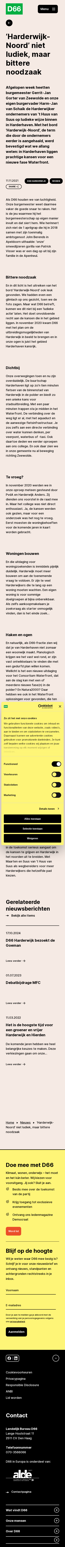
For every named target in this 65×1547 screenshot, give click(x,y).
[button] (48, 9)
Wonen (56, 181)
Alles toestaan (32, 818)
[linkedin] (16, 1358)
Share (12, 186)
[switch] (56, 774)
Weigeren (32, 838)
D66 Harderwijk (36, 181)
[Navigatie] (54, 1358)
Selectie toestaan (32, 828)
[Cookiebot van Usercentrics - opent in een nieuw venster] (39, 706)
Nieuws (25, 1122)
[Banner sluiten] (60, 706)
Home (10, 1122)
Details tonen (47, 808)
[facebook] (9, 1358)
